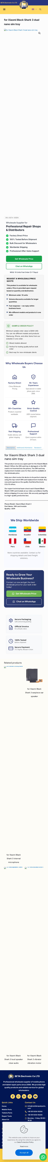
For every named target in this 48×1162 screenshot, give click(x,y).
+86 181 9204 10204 (35, 1111)
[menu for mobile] (4, 9)
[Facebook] (12, 1096)
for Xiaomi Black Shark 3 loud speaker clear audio (13, 1059)
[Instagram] (18, 1096)
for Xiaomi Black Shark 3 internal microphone (14, 858)
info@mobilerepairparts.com (37, 1107)
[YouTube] (35, 1096)
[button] (39, 33)
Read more (24, 1146)
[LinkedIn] (24, 1096)
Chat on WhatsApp (24, 266)
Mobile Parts (7, 1109)
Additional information (24, 448)
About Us (5, 1119)
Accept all (24, 1152)
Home (4, 1106)
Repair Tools (7, 1116)
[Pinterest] (29, 1096)
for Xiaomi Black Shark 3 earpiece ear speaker (34, 693)
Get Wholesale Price (24, 259)
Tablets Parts (7, 1113)
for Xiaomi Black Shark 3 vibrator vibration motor (34, 1059)
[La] (36, 6)
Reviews (37, 448)
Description (11, 448)
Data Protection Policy (25, 1142)
